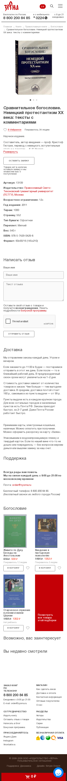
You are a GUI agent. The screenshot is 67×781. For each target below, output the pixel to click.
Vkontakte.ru (9, 745)
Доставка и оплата (46, 693)
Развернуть (10, 152)
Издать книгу (10, 716)
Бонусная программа (14, 727)
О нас (39, 705)
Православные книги (36, 27)
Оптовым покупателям (47, 701)
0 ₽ (42, 7)
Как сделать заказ (46, 689)
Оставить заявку (19, 161)
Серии (39, 724)
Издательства (43, 720)
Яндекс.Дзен (9, 737)
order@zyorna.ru (21, 485)
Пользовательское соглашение (34, 761)
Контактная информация (49, 697)
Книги (18, 27)
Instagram (8, 741)
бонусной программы (33, 311)
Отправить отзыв (18, 334)
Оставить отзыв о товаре (16, 720)
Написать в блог (11, 724)
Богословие (57, 27)
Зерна (11, 6)
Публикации (42, 727)
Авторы (40, 716)
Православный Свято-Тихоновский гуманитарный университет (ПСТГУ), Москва (28, 191)
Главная (7, 27)
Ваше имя (9, 267)
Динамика (25, 766)
